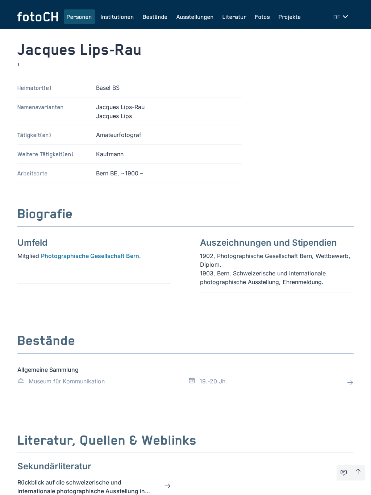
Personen (79, 16)
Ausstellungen (195, 16)
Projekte (290, 16)
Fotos (262, 16)
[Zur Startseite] (37, 16)
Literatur (234, 16)
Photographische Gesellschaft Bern (90, 255)
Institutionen (117, 16)
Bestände (155, 16)
